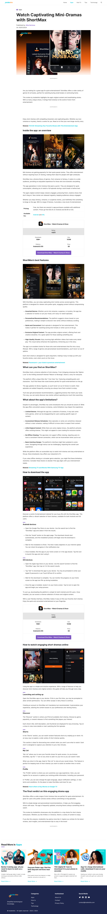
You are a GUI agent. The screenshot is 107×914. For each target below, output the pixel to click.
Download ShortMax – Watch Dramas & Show (53, 253)
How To (79, 2)
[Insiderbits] (8, 2)
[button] (101, 2)
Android (36, 215)
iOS (43, 215)
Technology (93, 2)
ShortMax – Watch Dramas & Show (56, 224)
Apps (71, 2)
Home (65, 2)
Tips (86, 2)
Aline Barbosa (30, 25)
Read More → (5, 881)
